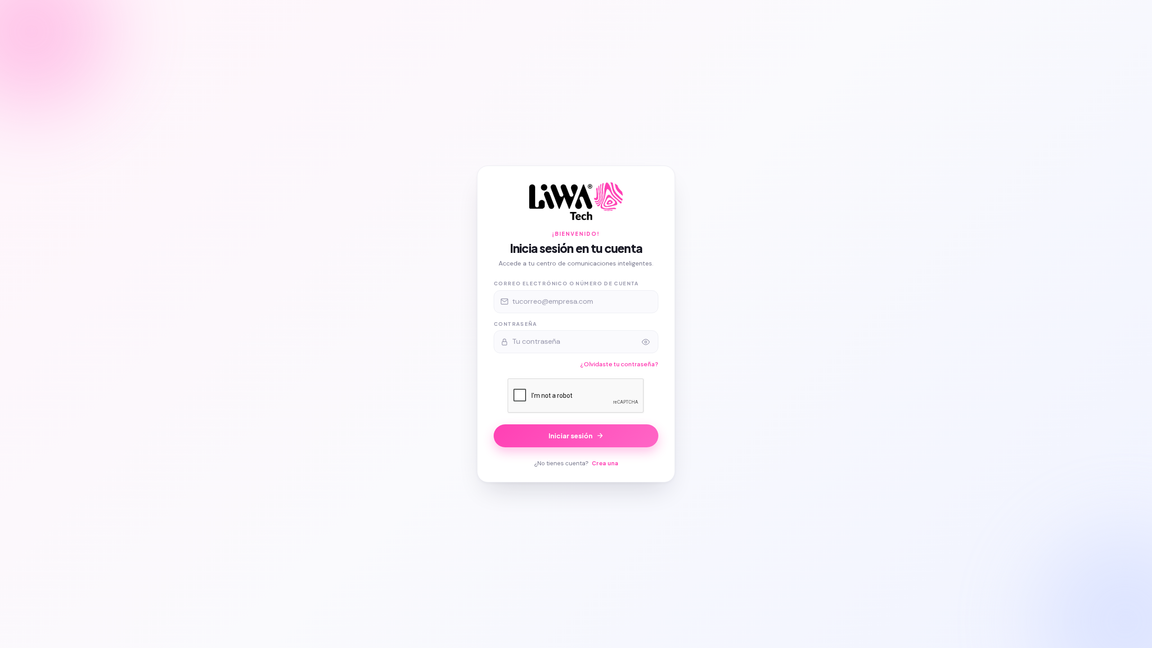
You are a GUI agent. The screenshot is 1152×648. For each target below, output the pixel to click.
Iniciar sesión (571, 435)
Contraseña (515, 324)
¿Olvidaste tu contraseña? (619, 364)
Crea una (605, 463)
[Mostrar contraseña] (646, 342)
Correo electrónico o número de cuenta (566, 283)
